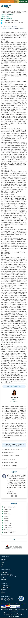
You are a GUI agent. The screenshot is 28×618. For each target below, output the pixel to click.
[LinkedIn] (9, 600)
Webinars (3, 589)
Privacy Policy (4, 572)
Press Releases (4, 585)
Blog (2, 591)
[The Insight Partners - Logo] (6, 6)
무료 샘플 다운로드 (6, 1)
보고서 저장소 (7, 26)
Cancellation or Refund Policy (8, 576)
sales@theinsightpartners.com (16, 613)
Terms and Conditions (6, 574)
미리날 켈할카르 (14, 397)
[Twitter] (5, 600)
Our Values (4, 579)
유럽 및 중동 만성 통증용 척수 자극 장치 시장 (13, 28)
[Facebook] (2, 600)
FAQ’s (2, 577)
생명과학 (14, 26)
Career (2, 562)
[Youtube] (12, 600)
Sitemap (3, 592)
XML (2, 566)
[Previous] (11, 496)
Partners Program (5, 587)
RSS (2, 564)
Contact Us (3, 561)
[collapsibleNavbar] (25, 6)
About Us (3, 559)
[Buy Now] (21, 1)
